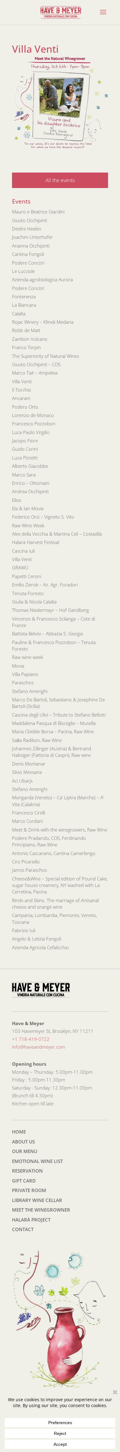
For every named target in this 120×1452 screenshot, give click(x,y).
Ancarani (21, 398)
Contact (23, 1229)
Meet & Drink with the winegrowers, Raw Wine (59, 830)
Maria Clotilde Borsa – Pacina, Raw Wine (53, 731)
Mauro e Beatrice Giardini (38, 211)
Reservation (27, 1171)
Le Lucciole (23, 271)
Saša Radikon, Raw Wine (37, 740)
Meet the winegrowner (41, 1210)
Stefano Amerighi (29, 691)
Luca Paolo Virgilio (31, 432)
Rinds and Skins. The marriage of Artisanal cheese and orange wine (55, 903)
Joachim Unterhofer (32, 237)
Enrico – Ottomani (30, 483)
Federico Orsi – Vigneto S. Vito (43, 517)
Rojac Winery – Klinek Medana (43, 322)
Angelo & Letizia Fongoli (36, 939)
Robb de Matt (26, 330)
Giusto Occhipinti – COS (36, 364)
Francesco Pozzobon (33, 423)
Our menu (24, 1151)
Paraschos (23, 682)
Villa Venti (22, 381)
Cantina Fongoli (28, 254)
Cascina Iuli (23, 551)
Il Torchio (21, 390)
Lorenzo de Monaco (33, 415)
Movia (18, 666)
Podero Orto (25, 407)
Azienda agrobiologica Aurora (42, 279)
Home (19, 1132)
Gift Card (24, 1181)
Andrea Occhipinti (30, 491)
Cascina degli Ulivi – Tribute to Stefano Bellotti (59, 715)
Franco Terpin (26, 347)
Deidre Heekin (26, 229)
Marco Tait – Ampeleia (35, 373)
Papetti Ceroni (26, 576)
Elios (16, 500)
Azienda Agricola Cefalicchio (40, 947)
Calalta (19, 313)
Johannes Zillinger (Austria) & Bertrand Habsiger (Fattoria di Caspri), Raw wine (51, 751)
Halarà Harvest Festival (35, 542)
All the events (60, 180)
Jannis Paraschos (29, 870)
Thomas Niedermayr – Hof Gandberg (50, 610)
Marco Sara (24, 475)
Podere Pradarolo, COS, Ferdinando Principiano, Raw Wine (49, 841)
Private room (29, 1190)
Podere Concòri (28, 263)
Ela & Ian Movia (28, 508)
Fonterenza (24, 296)
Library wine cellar (37, 1200)
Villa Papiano (25, 674)
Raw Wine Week (28, 525)
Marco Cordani (27, 821)
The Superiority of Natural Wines (45, 356)
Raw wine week (27, 657)
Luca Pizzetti (25, 457)
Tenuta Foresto (28, 593)
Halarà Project (31, 1220)
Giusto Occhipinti (29, 220)
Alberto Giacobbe (30, 466)
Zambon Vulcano (29, 339)
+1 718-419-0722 (31, 1039)
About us (23, 1141)
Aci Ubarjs (22, 781)
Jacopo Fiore (25, 440)
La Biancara (24, 305)
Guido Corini (25, 449)
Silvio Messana (27, 772)
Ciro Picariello (26, 861)
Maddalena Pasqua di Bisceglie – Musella (54, 723)
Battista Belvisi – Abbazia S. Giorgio (47, 633)
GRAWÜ (20, 567)
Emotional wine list (37, 1161)
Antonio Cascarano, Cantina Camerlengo (53, 853)
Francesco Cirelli (28, 812)
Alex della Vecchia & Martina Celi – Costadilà (57, 534)
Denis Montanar (29, 764)
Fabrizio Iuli (23, 930)
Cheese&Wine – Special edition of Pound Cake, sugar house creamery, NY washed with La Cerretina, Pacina (60, 885)
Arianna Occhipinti (31, 246)
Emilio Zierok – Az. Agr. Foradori (45, 584)
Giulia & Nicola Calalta (34, 602)
